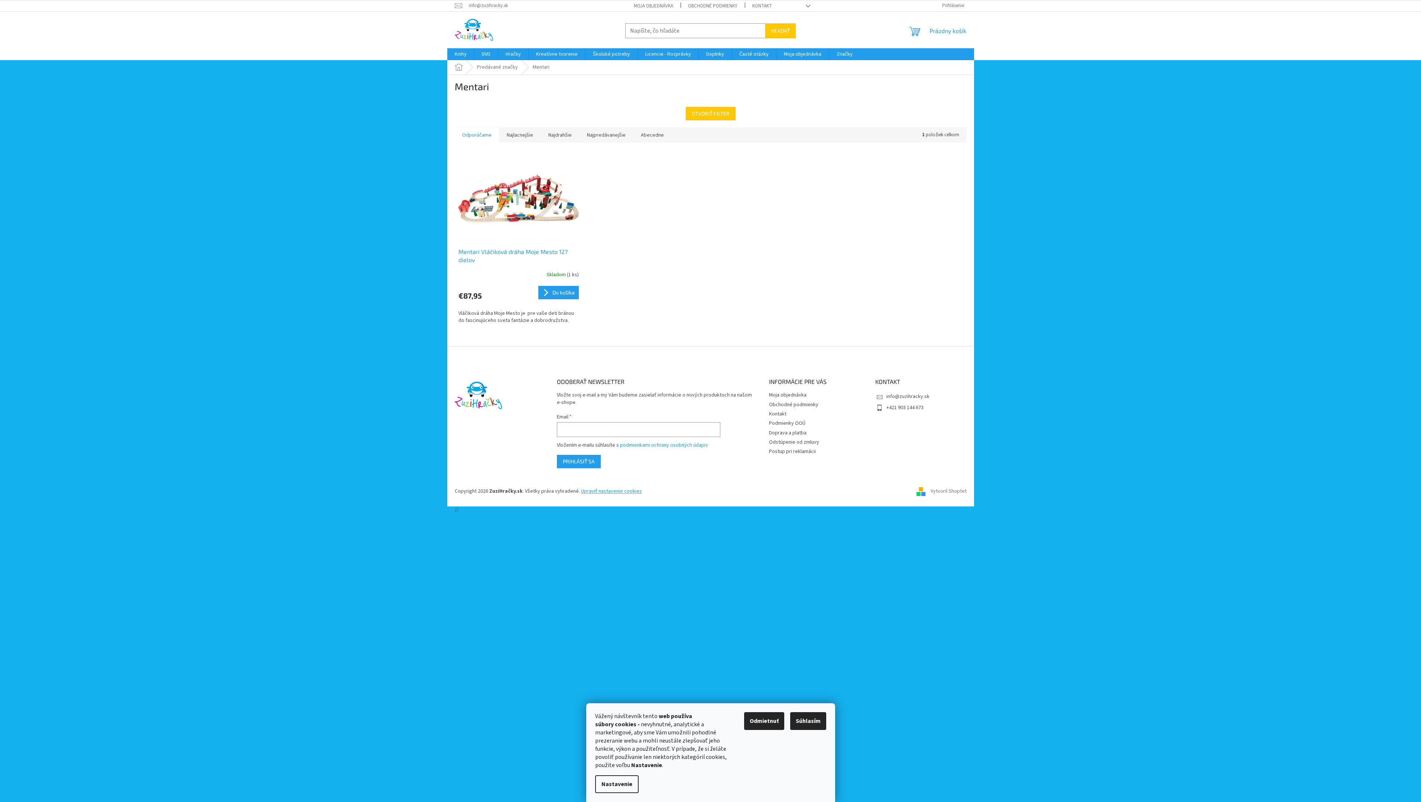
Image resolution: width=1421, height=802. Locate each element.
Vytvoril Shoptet (949, 491)
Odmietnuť (764, 721)
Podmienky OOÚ (787, 423)
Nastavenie (616, 784)
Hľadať (780, 30)
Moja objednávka (653, 6)
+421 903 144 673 (905, 407)
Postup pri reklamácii (792, 451)
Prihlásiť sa (579, 461)
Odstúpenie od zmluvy (794, 442)
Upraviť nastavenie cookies (611, 491)
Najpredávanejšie (606, 135)
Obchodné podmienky (712, 6)
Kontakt (762, 6)
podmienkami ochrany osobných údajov (664, 445)
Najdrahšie (560, 135)
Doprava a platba (788, 433)
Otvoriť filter (711, 113)
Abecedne (652, 135)
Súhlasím (808, 721)
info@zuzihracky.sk (908, 396)
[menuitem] (460, 54)
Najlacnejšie (520, 135)
